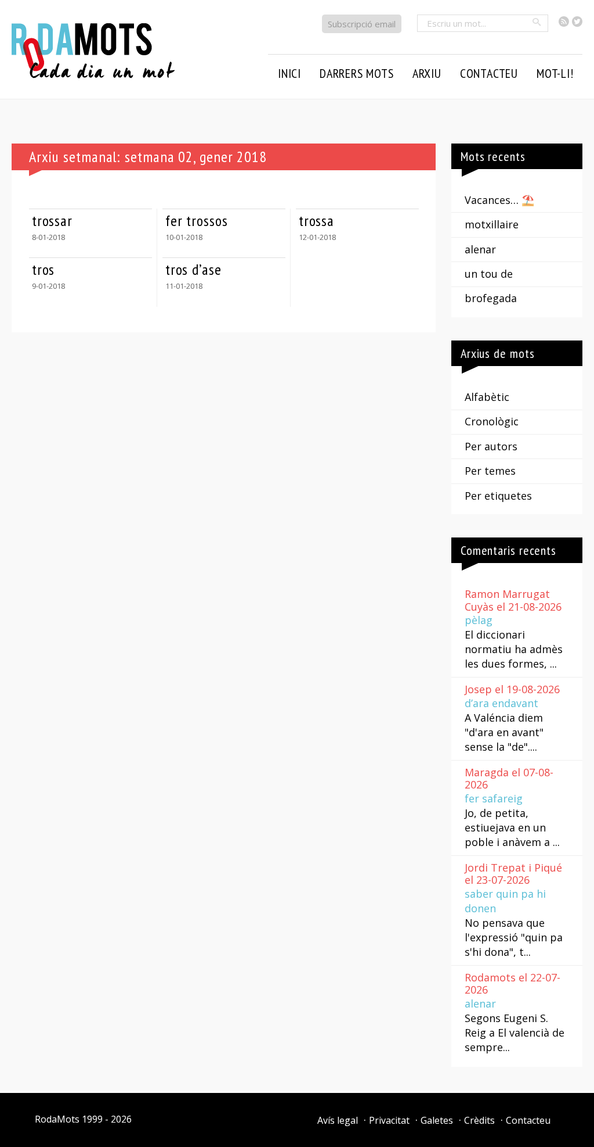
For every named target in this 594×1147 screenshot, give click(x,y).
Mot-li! (555, 73)
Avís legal (337, 1120)
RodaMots (57, 1119)
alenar (480, 249)
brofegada (491, 298)
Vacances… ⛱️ (499, 200)
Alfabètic (487, 397)
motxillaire (492, 224)
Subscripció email (362, 24)
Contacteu (528, 1120)
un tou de (489, 274)
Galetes (437, 1120)
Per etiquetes (498, 496)
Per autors (491, 446)
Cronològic (492, 421)
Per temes (490, 471)
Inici (289, 73)
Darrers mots (357, 73)
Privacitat (389, 1120)
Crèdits (479, 1120)
